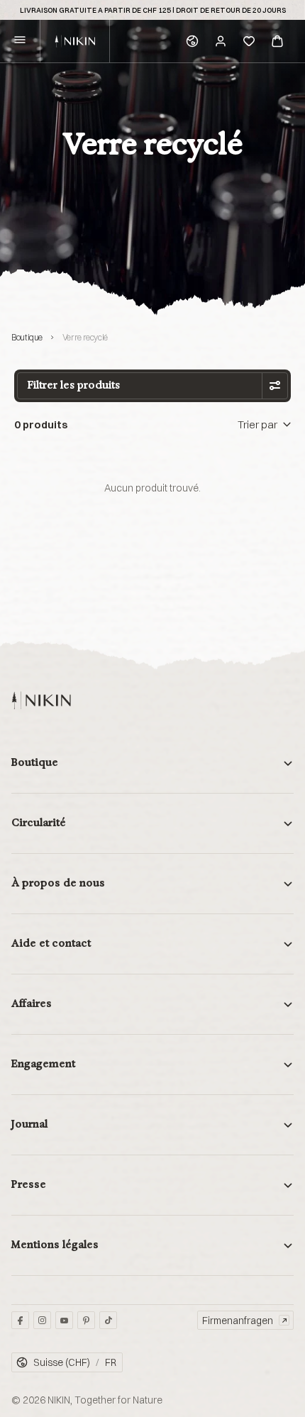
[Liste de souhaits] (249, 41)
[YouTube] (64, 1320)
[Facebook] (20, 1320)
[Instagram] (42, 1320)
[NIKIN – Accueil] (41, 700)
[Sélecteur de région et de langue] (192, 41)
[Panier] (277, 41)
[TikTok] (108, 1320)
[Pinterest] (86, 1320)
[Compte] (220, 41)
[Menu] (20, 41)
